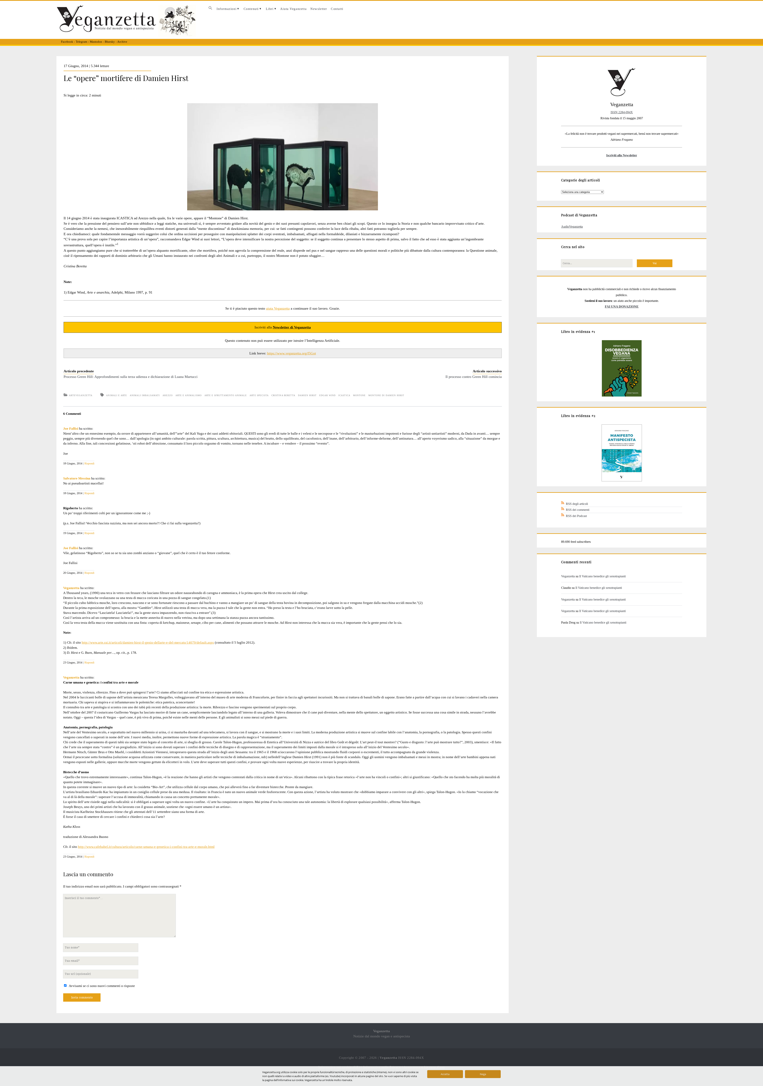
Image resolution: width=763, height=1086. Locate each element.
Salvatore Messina (76, 478)
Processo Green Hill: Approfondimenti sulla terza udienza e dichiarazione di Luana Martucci (131, 377)
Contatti (337, 9)
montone (359, 395)
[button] (210, 9)
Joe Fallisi (70, 428)
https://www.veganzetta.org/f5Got (291, 353)
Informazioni (226, 9)
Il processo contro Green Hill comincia (473, 377)
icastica (344, 395)
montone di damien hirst (386, 395)
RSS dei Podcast (576, 516)
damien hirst (307, 395)
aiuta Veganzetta (278, 308)
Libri (270, 9)
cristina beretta (283, 395)
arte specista (259, 395)
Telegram (81, 41)
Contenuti (251, 9)
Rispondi (89, 463)
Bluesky (110, 41)
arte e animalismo (188, 395)
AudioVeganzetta (572, 226)
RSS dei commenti (577, 509)
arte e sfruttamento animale (225, 395)
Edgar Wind (327, 395)
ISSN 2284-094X (622, 112)
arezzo (168, 395)
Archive (122, 41)
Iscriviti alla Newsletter (621, 155)
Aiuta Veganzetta (293, 9)
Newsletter (318, 9)
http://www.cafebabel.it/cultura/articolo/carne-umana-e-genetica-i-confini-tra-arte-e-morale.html (146, 847)
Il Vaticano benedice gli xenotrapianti (602, 576)
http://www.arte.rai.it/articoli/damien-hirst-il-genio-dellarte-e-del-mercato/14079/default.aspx (148, 642)
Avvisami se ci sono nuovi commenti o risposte (102, 986)
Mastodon (96, 41)
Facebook (67, 41)
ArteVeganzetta (80, 395)
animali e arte (116, 395)
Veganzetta (71, 588)
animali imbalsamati (145, 395)
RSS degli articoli (577, 503)
